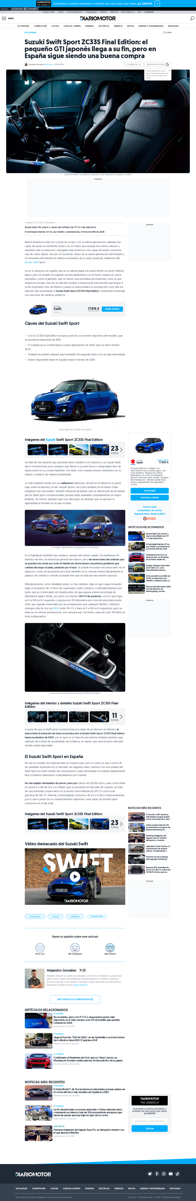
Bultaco (103, 12)
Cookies (157, 1197)
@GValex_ (49, 64)
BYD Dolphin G (127, 12)
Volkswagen (91, 12)
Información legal (145, 1197)
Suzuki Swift (31, 262)
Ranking (89, 26)
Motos (130, 26)
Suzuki (50, 439)
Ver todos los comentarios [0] (75, 999)
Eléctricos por (17, 9)
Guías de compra (72, 26)
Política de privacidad (171, 1197)
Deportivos (35, 916)
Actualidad (23, 26)
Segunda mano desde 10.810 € (149, 513)
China (60, 12)
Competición (40, 26)
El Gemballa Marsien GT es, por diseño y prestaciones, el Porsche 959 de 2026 (64, 232)
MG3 (56, 608)
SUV (139, 12)
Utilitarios (74, 916)
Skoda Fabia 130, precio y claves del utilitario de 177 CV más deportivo (60, 227)
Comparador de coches (149, 510)
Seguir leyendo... (81, 985)
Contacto (132, 1197)
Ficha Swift (149, 490)
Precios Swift (149, 506)
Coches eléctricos (75, 12)
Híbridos (118, 26)
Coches (55, 26)
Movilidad (173, 26)
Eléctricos (103, 26)
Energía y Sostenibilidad (151, 26)
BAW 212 (114, 12)
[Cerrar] (169, 70)
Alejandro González (36, 64)
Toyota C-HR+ (48, 12)
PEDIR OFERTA (112, 309)
